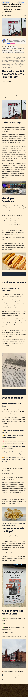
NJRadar (6, 2)
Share (25, 15)
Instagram (12, 43)
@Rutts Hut (24, 274)
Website (8, 43)
